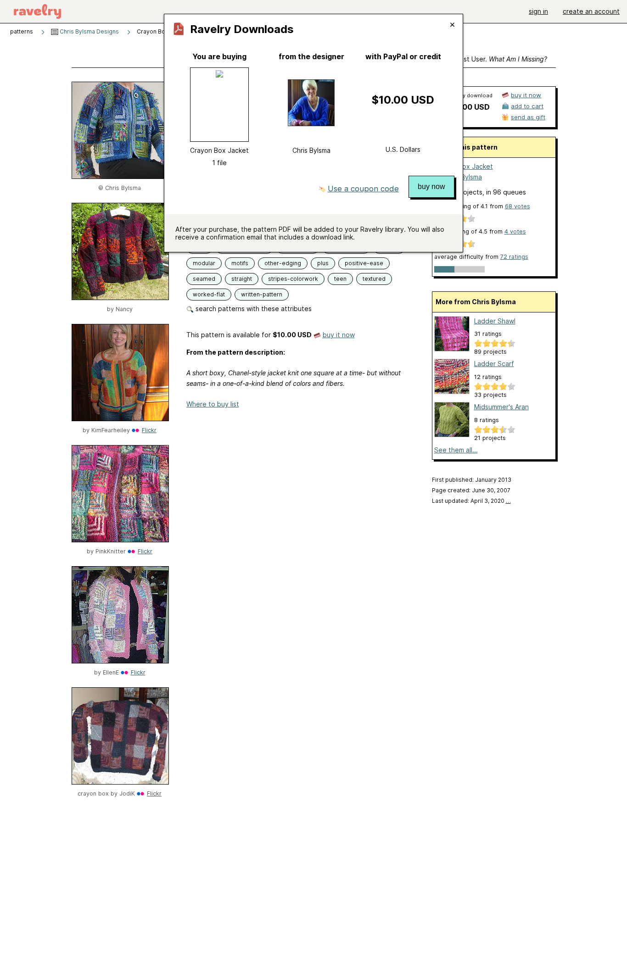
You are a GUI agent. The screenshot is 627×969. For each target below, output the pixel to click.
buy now (431, 186)
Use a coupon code (363, 188)
